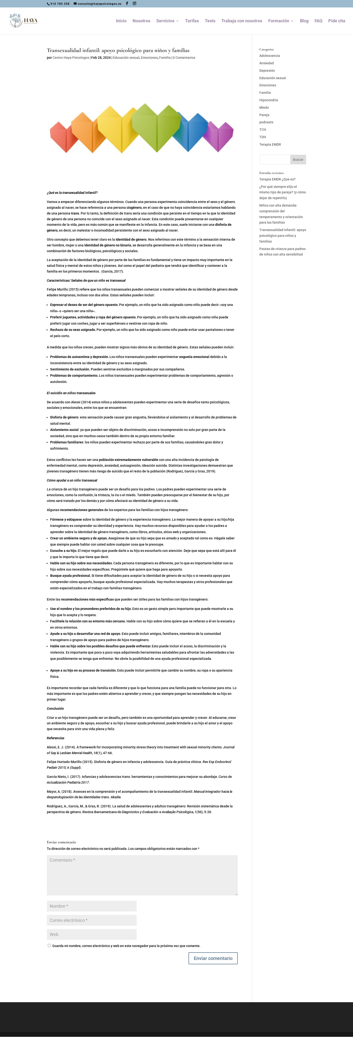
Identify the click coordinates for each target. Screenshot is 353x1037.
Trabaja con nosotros (241, 21)
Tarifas (192, 21)
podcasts (266, 122)
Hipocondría (268, 100)
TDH (262, 137)
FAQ (318, 21)
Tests (210, 21)
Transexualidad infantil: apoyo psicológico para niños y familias (282, 235)
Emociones (149, 58)
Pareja (264, 115)
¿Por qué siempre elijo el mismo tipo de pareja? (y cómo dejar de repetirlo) (282, 192)
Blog (304, 21)
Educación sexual (126, 58)
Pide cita (336, 21)
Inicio (121, 21)
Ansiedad (266, 63)
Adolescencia (269, 56)
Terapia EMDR (270, 144)
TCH (262, 129)
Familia (165, 58)
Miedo (264, 107)
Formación (278, 21)
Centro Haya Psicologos (71, 58)
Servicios (165, 21)
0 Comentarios (184, 58)
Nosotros (141, 21)
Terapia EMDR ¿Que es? (277, 179)
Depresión (267, 70)
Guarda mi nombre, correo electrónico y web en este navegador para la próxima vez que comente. (126, 946)
